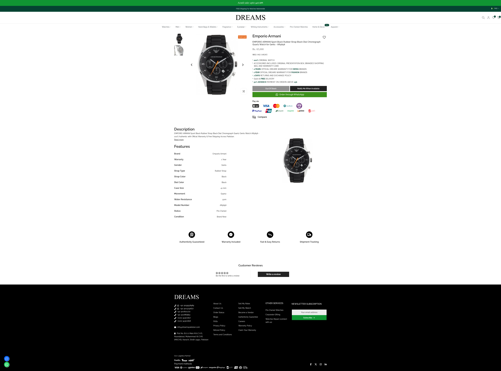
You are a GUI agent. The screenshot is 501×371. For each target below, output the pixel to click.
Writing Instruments (259, 27)
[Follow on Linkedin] (325, 364)
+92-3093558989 (187, 305)
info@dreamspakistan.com (188, 327)
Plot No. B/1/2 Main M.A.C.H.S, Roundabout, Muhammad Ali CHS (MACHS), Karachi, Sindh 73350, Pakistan (191, 336)
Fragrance (226, 27)
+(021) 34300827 (184, 318)
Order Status (218, 312)
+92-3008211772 (183, 312)
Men (177, 27)
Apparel (334, 27)
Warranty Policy (245, 326)
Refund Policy (219, 330)
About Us (217, 304)
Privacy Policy (219, 326)
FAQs (215, 321)
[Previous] (192, 65)
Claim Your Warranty (247, 330)
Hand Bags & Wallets (207, 27)
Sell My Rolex (244, 304)
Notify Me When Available (308, 89)
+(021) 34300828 (184, 321)
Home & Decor (320, 26)
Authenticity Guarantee (248, 317)
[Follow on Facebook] (311, 364)
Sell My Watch (244, 308)
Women (188, 27)
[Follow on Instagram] (321, 364)
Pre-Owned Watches (299, 27)
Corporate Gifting (273, 315)
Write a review (273, 274)
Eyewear (241, 27)
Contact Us (218, 308)
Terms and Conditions (222, 335)
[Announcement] (250, 3)
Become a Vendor (246, 312)
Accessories (279, 27)
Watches (165, 27)
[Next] (243, 65)
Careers (241, 321)
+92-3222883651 (183, 315)
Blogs (215, 317)
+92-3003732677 (186, 309)
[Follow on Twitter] (316, 364)
